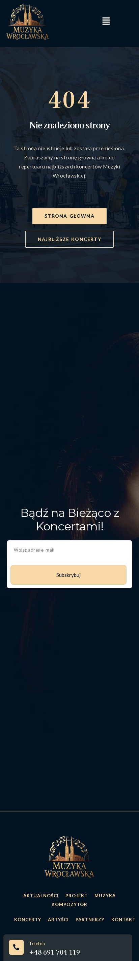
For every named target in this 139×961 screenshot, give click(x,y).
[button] (106, 21)
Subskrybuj (68, 575)
